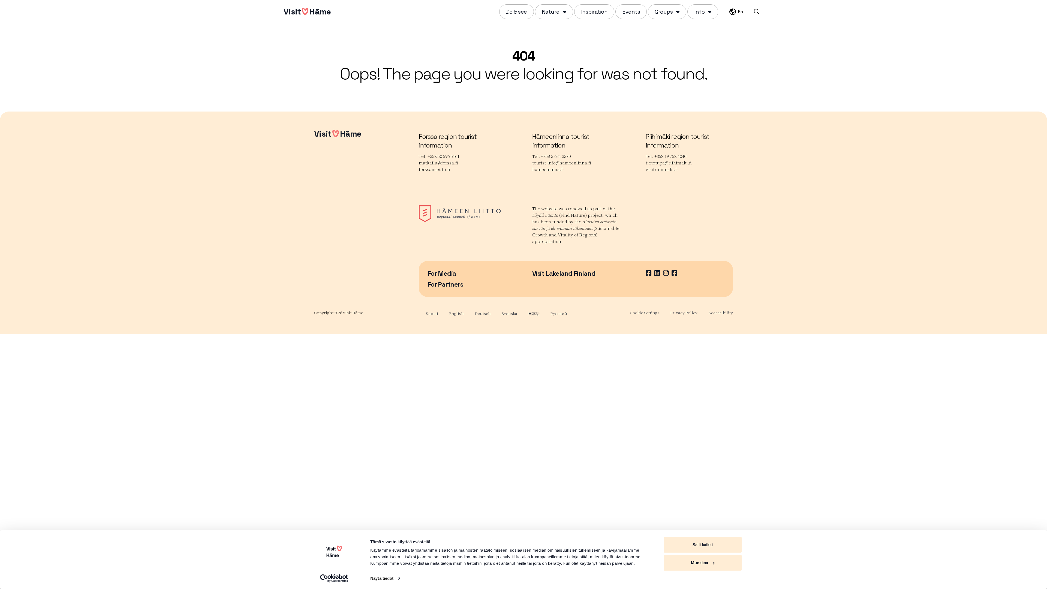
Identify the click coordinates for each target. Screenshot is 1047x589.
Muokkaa (699, 562)
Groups (664, 11)
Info (699, 11)
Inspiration (594, 11)
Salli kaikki (703, 544)
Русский (558, 313)
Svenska (509, 313)
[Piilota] (564, 12)
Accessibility (720, 312)
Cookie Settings (644, 312)
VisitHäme (307, 11)
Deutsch (483, 313)
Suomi (432, 313)
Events (631, 11)
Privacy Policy (683, 312)
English (456, 313)
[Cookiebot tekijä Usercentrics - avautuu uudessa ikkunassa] (334, 578)
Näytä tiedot (381, 578)
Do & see (516, 11)
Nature (550, 11)
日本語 (534, 313)
